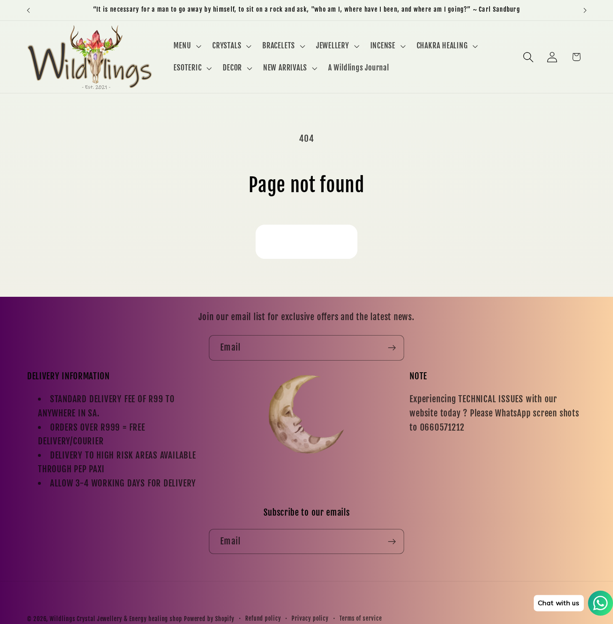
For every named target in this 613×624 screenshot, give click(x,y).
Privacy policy (310, 618)
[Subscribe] (392, 348)
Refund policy (263, 618)
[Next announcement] (585, 10)
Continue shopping (306, 241)
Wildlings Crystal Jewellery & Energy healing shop (116, 619)
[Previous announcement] (28, 10)
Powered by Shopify (209, 619)
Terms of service (360, 618)
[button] (186, 46)
